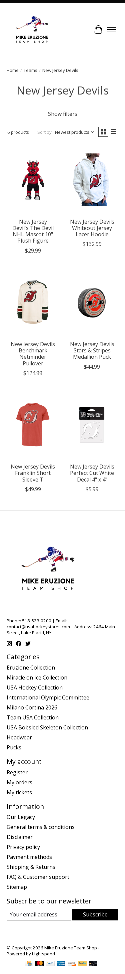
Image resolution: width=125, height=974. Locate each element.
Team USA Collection (33, 717)
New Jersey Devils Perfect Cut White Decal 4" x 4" (92, 473)
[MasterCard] (39, 964)
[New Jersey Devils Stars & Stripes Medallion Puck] (92, 302)
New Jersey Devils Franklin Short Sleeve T (33, 473)
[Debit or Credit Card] (93, 964)
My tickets (19, 792)
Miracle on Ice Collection (37, 677)
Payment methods (29, 857)
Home (13, 70)
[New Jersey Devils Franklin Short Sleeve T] (33, 425)
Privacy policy (23, 847)
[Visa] (50, 964)
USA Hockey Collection (35, 687)
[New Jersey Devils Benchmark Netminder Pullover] (33, 302)
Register (17, 772)
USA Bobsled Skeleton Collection (47, 727)
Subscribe (95, 914)
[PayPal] (82, 964)
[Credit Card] (29, 964)
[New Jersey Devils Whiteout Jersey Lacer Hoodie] (92, 179)
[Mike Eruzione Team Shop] (32, 30)
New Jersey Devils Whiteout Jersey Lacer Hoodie (92, 228)
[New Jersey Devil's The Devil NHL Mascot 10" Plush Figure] (33, 179)
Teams (30, 70)
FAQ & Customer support (38, 876)
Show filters (62, 113)
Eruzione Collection (31, 667)
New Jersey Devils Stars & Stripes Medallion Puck (92, 350)
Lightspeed (43, 954)
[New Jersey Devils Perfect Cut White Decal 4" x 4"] (92, 425)
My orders (19, 782)
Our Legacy (21, 817)
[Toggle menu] (111, 29)
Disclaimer (20, 837)
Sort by (44, 132)
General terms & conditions (41, 827)
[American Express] (61, 964)
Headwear (19, 737)
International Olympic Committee (48, 697)
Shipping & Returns (31, 867)
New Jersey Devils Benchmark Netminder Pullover (33, 353)
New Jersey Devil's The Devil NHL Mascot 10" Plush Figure (33, 231)
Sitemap (17, 886)
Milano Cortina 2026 (32, 707)
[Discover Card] (72, 964)
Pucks (14, 747)
